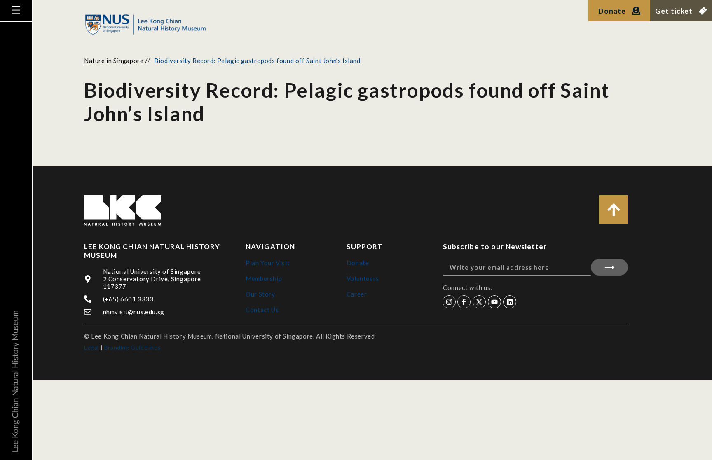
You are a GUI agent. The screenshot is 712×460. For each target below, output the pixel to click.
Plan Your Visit (268, 262)
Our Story (260, 294)
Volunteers (363, 278)
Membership (264, 278)
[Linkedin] (509, 301)
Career (357, 294)
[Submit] (609, 267)
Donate (358, 262)
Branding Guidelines (132, 347)
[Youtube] (494, 301)
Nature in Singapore (113, 60)
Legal (91, 347)
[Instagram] (449, 301)
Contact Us (262, 309)
